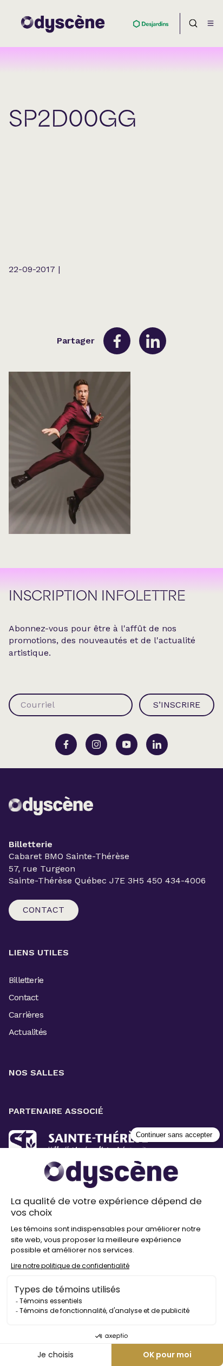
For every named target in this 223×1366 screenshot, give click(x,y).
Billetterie (26, 980)
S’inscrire (176, 705)
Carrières (26, 1014)
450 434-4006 (176, 881)
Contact (43, 910)
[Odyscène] (51, 805)
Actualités (28, 1032)
